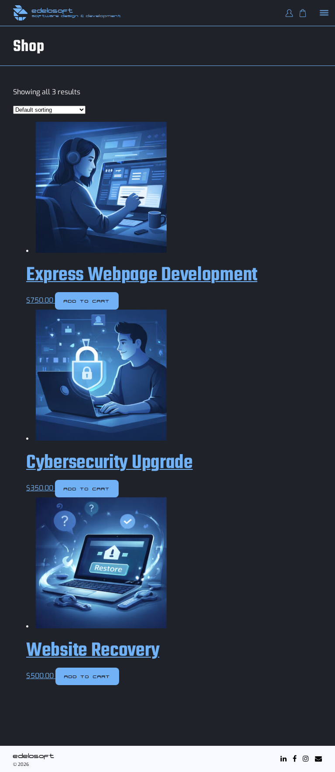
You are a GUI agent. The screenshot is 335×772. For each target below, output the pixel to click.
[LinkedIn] (283, 758)
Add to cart (87, 300)
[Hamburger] (324, 13)
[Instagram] (306, 758)
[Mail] (318, 758)
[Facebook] (295, 758)
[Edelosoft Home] (20, 13)
